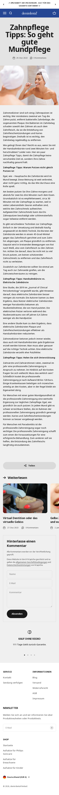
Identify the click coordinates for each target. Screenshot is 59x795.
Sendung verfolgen (13, 682)
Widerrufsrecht (40, 688)
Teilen (31, 465)
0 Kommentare (40, 58)
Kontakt (7, 677)
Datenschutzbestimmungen (19, 565)
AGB (35, 693)
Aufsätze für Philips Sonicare (13, 752)
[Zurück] (3, 4)
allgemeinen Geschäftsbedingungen (31, 562)
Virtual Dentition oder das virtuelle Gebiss (20, 520)
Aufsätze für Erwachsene (9, 761)
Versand (37, 682)
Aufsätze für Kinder (13, 767)
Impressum (38, 698)
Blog (35, 677)
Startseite (8, 745)
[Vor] (55, 4)
